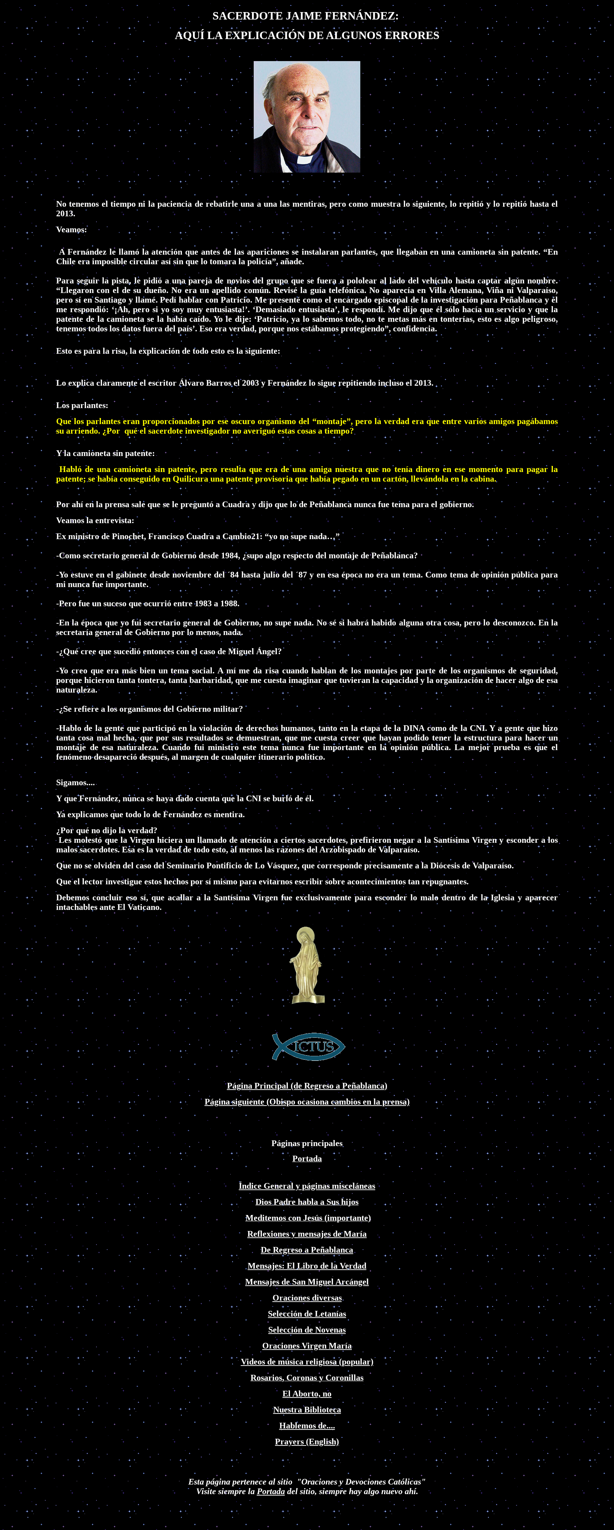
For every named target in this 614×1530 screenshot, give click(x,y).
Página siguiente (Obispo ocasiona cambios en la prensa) (307, 1101)
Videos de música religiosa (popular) (307, 1361)
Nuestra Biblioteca (307, 1409)
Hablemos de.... (307, 1425)
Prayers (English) (307, 1441)
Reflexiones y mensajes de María (307, 1233)
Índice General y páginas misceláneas (307, 1185)
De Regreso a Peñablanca (307, 1249)
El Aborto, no (307, 1393)
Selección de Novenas (307, 1329)
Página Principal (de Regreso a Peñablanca (305, 1085)
